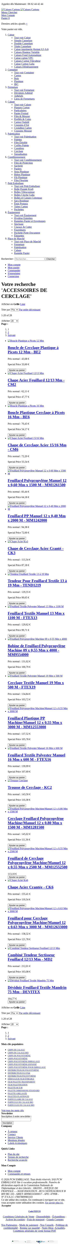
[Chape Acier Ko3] (18, 541)
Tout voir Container (24, 72)
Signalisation (20, 154)
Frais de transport (35, 1219)
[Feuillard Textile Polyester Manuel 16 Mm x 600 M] (35, 748)
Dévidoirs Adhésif (23, 93)
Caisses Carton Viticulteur (27, 61)
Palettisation (14, 133)
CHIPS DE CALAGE (16, 1050)
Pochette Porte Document (27, 232)
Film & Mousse (22, 116)
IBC (16, 84)
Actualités (60, 1228)
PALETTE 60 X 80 (15, 1088)
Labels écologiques (17, 1143)
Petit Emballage (16, 183)
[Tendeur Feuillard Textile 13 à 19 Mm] (28, 574)
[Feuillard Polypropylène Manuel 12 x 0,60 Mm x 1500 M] (38, 473)
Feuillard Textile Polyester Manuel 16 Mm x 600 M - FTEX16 (36, 757)
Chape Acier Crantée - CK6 (30, 887)
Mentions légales (16, 1140)
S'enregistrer (14, 273)
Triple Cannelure (22, 46)
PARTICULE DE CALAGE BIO (20, 1102)
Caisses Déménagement (26, 66)
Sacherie (18, 165)
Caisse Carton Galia (24, 63)
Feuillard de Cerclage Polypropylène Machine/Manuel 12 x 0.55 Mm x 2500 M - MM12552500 (37, 862)
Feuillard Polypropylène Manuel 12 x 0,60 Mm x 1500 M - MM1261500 (37, 482)
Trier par (5, 309)
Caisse (11, 34)
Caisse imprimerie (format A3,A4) (31, 49)
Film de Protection (23, 162)
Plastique (18, 81)
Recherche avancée (17, 1160)
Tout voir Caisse (22, 37)
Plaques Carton (22, 107)
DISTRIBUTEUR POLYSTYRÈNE (22, 1076)
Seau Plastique (21, 171)
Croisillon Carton (23, 128)
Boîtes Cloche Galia (24, 195)
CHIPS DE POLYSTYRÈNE (19, 1056)
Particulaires (20, 110)
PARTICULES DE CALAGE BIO (21, 1105)
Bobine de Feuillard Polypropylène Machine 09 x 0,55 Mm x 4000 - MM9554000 (36, 650)
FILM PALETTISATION (17, 1085)
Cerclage (18, 151)
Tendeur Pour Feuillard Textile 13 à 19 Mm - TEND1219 (37, 583)
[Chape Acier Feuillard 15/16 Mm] (26, 438)
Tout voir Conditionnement (28, 160)
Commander (14, 270)
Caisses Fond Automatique (27, 55)
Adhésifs (18, 96)
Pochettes (19, 209)
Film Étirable (20, 142)
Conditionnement (16, 157)
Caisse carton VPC (23, 58)
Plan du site (13, 1154)
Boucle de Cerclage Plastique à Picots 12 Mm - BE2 (33, 349)
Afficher (5, 320)
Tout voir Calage (22, 104)
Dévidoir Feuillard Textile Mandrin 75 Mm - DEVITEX (37, 989)
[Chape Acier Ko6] (18, 880)
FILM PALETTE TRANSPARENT (21, 1082)
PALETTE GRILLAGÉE (17, 1093)
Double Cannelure (23, 43)
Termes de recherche (18, 1157)
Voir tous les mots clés (12, 1110)
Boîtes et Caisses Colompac (28, 197)
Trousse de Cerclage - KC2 (30, 787)
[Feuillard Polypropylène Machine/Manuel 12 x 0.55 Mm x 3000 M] (38, 711)
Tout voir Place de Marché (27, 241)
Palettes (18, 139)
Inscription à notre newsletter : (16, 1116)
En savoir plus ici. (54, 1202)
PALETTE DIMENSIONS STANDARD (23, 1091)
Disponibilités (43, 1216)
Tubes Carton (21, 206)
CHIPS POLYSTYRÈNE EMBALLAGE (24, 1061)
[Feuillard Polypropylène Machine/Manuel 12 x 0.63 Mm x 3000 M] (38, 911)
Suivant (11, 335)
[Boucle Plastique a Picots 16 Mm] (26, 405)
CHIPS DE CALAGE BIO (18, 1053)
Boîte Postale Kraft (23, 189)
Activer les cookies (15, 1219)
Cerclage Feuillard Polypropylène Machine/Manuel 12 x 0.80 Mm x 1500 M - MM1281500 (36, 822)
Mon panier (13, 267)
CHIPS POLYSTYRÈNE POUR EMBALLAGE (27, 1067)
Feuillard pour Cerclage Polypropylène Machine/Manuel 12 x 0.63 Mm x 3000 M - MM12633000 (37, 922)
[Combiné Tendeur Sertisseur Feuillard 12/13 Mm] (34, 948)
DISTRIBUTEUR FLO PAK (19, 1073)
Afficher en (7, 304)
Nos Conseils (47, 1225)
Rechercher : (7, 258)
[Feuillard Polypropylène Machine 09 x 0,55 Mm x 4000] (37, 639)
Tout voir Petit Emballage (27, 186)
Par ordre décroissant (29, 309)
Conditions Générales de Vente (18, 1216)
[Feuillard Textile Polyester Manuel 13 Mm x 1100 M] (36, 606)
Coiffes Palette (21, 145)
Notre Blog (47, 1228)
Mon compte (14, 264)
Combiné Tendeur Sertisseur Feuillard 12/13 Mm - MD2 (31, 957)
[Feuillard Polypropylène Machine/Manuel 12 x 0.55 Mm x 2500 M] (38, 851)
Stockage (18, 224)
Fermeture (13, 87)
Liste (22, 304)
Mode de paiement (28, 1225)
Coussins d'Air (21, 125)
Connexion (13, 276)
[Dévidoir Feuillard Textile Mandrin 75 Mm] (31, 980)
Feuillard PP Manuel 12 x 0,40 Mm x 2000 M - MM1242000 (37, 518)
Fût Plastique (20, 177)
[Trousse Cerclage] (18, 780)
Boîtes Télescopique (24, 192)
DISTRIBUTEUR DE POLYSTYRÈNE (23, 1070)
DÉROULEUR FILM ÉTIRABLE (21, 1079)
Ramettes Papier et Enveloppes (29, 221)
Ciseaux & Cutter (23, 227)
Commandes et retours (19, 1174)
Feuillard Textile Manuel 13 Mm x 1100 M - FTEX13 (36, 615)
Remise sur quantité (30, 1228)
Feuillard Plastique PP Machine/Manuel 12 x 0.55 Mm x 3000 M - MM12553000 (35, 722)
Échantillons (58, 1216)
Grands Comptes (55, 1219)
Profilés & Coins (22, 119)
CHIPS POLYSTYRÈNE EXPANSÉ (22, 1064)
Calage (11, 101)
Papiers (18, 168)
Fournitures (20, 229)
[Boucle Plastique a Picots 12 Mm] (26, 340)
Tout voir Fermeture (24, 90)
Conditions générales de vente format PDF (34, 1230)
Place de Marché (16, 238)
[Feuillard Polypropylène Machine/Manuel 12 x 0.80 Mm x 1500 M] (38, 811)
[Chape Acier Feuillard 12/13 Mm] (26, 373)
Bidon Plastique (22, 174)
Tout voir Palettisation (25, 136)
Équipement (14, 212)
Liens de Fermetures (24, 98)
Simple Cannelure (23, 40)
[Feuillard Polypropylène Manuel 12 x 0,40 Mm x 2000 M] (38, 509)
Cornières (19, 148)
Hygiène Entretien (23, 218)
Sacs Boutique (21, 200)
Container (13, 69)
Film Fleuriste (21, 180)
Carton (17, 75)
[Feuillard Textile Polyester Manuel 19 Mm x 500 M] (35, 675)
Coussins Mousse (23, 130)
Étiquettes (19, 235)
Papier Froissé (21, 113)
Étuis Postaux (21, 203)
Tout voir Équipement (25, 215)
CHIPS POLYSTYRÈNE (17, 1058)
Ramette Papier (22, 253)
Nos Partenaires (9, 1225)
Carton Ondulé (21, 122)
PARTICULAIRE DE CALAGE (20, 1099)
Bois (16, 78)
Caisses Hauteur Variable (26, 52)
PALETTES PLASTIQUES (18, 1096)
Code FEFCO (34, 1211)
